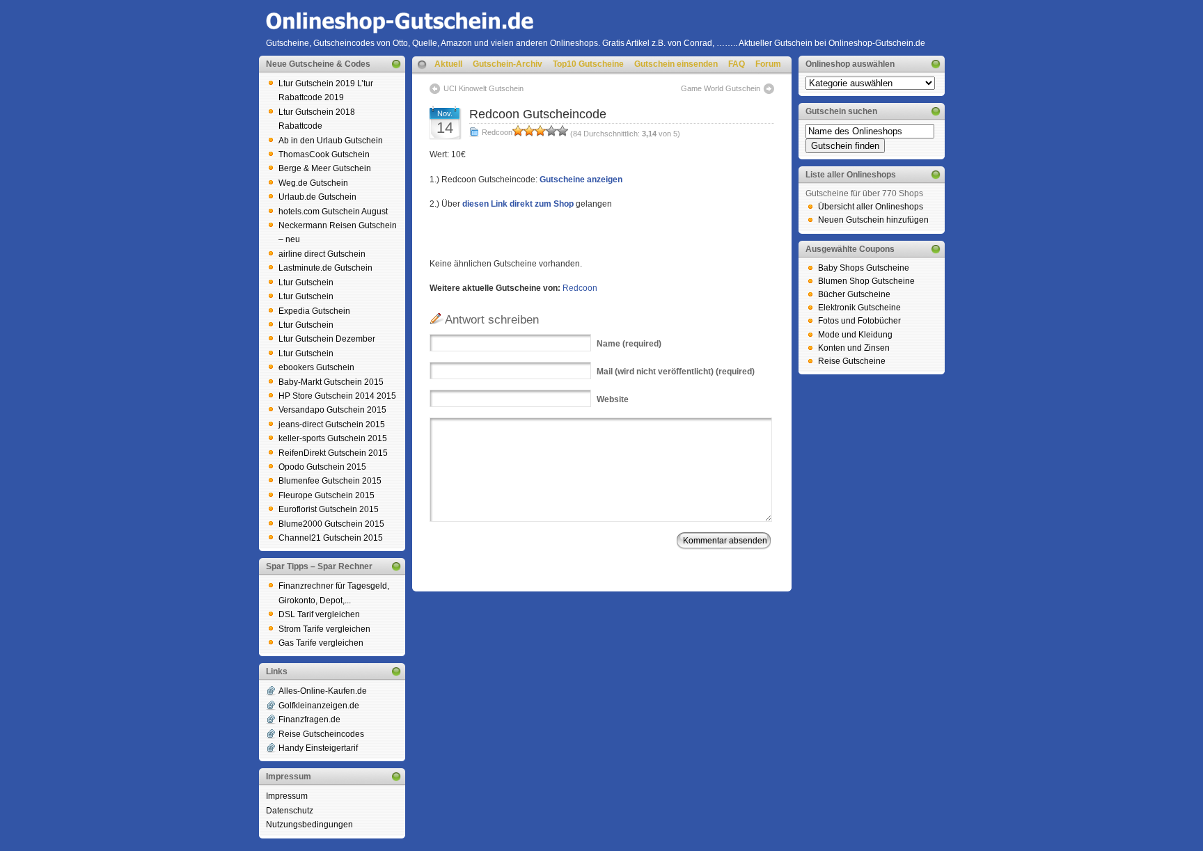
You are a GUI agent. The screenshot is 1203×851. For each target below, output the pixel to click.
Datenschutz (289, 811)
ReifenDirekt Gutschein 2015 (333, 453)
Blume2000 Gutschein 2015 (331, 524)
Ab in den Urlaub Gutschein (330, 140)
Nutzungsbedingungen (309, 824)
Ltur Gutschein (305, 282)
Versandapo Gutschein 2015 (332, 410)
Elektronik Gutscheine (859, 307)
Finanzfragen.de (309, 719)
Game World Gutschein (720, 88)
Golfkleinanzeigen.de (318, 705)
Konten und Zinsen (854, 348)
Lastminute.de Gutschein (325, 268)
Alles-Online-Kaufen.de (322, 691)
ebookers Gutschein (316, 367)
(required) (629, 344)
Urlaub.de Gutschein (317, 197)
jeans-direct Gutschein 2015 (331, 424)
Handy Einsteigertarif (318, 748)
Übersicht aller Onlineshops (870, 207)
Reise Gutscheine (852, 361)
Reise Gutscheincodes (321, 734)
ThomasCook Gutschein (324, 154)
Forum (768, 64)
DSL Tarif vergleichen (319, 614)
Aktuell (448, 64)
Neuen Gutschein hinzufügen (873, 220)
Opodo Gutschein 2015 (322, 467)
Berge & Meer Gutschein (324, 168)
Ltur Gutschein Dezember (326, 339)
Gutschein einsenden (676, 64)
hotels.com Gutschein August (333, 211)
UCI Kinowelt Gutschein (483, 88)
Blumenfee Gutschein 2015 (330, 481)
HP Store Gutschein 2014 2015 (337, 396)
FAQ (736, 64)
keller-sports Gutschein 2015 (332, 438)
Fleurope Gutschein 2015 (326, 495)
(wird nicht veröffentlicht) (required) (676, 371)
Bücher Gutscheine (854, 294)
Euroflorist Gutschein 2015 (328, 509)
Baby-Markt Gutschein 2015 (331, 382)
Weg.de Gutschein (313, 183)
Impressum (287, 796)
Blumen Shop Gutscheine (866, 281)
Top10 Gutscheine (588, 64)
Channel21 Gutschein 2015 (330, 538)
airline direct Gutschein (321, 254)
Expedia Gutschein (314, 311)
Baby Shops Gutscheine (863, 268)
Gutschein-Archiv (507, 64)
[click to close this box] (396, 64)
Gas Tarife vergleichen (320, 643)
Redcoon (497, 132)
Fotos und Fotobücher (859, 321)
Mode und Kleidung (855, 335)
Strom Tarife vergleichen (324, 629)
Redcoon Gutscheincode (537, 114)
